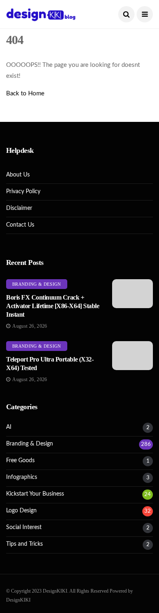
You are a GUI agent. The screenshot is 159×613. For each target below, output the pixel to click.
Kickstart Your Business (35, 494)
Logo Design (21, 511)
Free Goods (20, 460)
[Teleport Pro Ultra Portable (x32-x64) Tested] (132, 355)
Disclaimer (19, 208)
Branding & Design (36, 284)
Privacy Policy (23, 191)
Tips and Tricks (24, 544)
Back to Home (25, 93)
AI (8, 427)
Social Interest (24, 527)
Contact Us (20, 225)
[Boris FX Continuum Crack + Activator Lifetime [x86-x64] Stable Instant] (132, 293)
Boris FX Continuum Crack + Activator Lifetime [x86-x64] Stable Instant (52, 306)
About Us (18, 175)
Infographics (21, 477)
